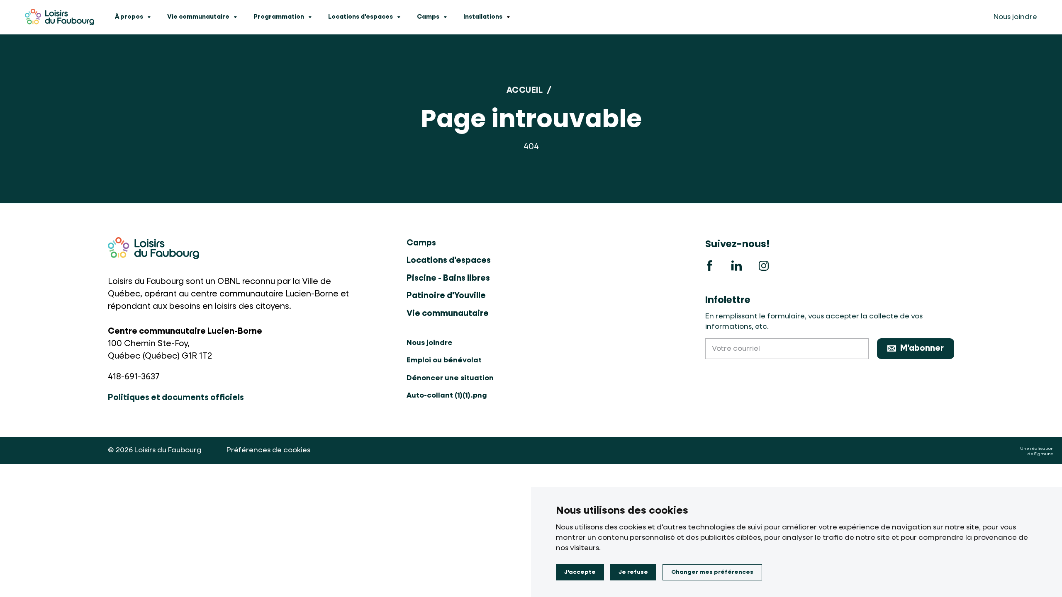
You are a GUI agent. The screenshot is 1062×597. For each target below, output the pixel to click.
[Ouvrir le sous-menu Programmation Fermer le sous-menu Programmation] (310, 17)
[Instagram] (763, 265)
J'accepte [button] (580, 572)
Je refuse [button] (633, 572)
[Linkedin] (736, 265)
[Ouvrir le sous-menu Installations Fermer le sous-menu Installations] (508, 17)
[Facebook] (709, 265)
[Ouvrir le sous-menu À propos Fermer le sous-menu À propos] (149, 17)
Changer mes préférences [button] (712, 572)
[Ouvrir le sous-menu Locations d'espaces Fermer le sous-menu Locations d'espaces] (398, 17)
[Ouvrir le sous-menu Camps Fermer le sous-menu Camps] (445, 17)
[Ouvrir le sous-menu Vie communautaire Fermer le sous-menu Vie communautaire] (235, 17)
